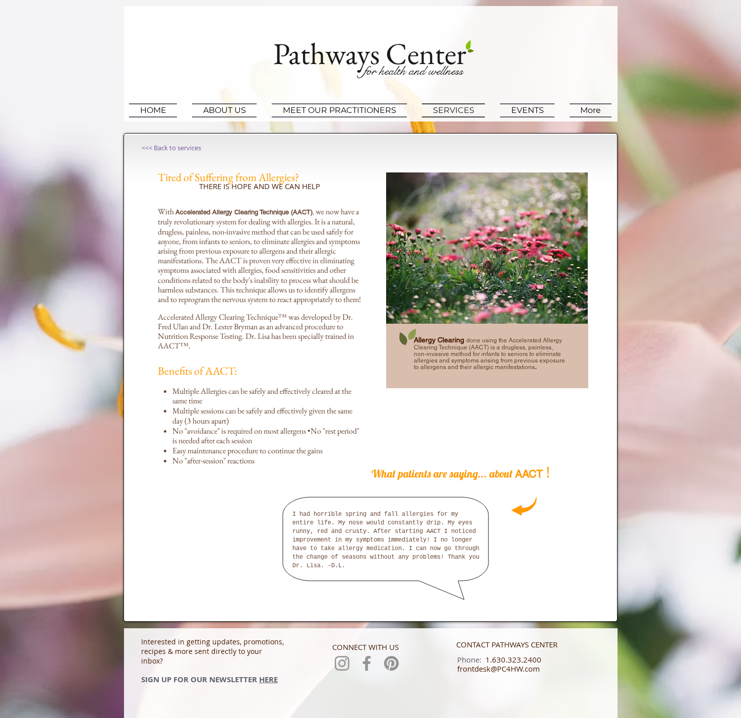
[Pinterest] (391, 663)
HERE (268, 679)
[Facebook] (367, 663)
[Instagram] (342, 663)
